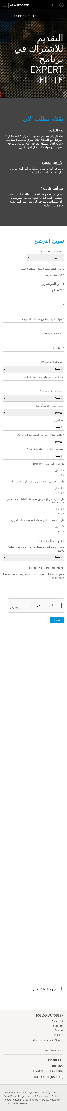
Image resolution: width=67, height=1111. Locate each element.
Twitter (59, 1030)
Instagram (57, 1026)
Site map (35, 1099)
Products (55, 1060)
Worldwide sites (53, 1050)
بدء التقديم (55, 130)
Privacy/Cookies (31, 1092)
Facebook (57, 1021)
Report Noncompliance (16, 1099)
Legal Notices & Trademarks (34, 1096)
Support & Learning (47, 1071)
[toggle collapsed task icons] (47, 5)
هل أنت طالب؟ (52, 188)
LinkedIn (58, 1035)
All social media (42, 1040)
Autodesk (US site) (48, 1077)
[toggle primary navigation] (7, 5)
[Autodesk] (20, 5)
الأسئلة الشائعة (52, 163)
